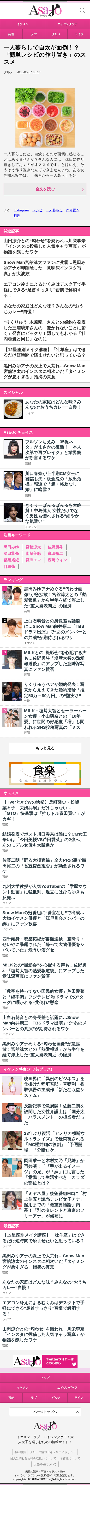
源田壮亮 (11, 553)
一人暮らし (54, 210)
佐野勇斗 (55, 547)
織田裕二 (55, 553)
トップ (45, 1377)
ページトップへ (45, 1412)
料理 (17, 216)
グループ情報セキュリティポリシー (53, 1452)
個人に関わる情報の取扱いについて (33, 1458)
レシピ (37, 210)
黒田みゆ (11, 547)
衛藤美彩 (33, 553)
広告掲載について (45, 1464)
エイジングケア (67, 1387)
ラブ (34, 1397)
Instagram (21, 210)
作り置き (72, 210)
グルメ (56, 1397)
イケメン (31, 527)
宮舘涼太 (33, 547)
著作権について (70, 1458)
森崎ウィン (57, 560)
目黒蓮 (9, 567)
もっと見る (45, 748)
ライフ (29, 413)
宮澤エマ (33, 560)
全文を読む (45, 189)
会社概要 (20, 1452)
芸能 (28, 463)
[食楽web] (45, 783)
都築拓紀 (11, 560)
